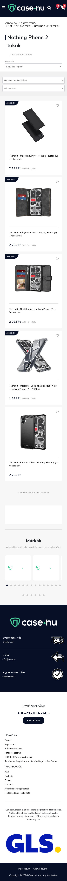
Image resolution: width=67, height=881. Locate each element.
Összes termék (28, 23)
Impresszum (24, 868)
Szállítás (9, 776)
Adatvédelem (40, 868)
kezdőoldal (11, 23)
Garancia (9, 784)
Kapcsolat (33, 720)
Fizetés (8, 780)
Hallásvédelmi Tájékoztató (17, 793)
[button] (7, 585)
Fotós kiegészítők (13, 752)
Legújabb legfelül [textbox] (14, 66)
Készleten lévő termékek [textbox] (15, 80)
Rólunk (8, 740)
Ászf (7, 772)
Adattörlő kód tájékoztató (17, 788)
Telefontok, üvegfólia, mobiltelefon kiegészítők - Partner (31, 761)
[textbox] (33, 88)
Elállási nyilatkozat (14, 748)
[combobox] (33, 66)
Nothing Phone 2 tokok (46, 26)
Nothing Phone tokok (19, 26)
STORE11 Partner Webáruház (19, 757)
